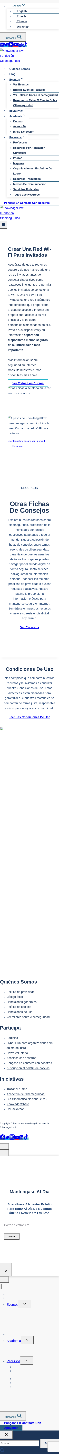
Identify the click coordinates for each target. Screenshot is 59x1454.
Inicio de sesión (23, 131)
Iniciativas (16, 110)
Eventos (12, 1304)
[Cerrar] (5, 1269)
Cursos (17, 121)
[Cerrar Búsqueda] (6, 1435)
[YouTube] (15, 46)
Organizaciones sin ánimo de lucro (32, 171)
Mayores (18, 163)
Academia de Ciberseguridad (26, 1094)
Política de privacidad (21, 992)
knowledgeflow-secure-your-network (26, 441)
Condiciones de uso (30, 688)
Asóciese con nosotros (21, 1058)
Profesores (20, 142)
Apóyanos (11, 1428)
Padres (17, 158)
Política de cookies (19, 1006)
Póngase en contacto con (22, 1423)
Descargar (17, 446)
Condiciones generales (22, 1002)
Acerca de (19, 126)
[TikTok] (24, 46)
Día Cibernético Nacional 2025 (27, 1099)
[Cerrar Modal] (4, 1146)
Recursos (13, 1361)
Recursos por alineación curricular (29, 150)
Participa (12, 1038)
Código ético (15, 996)
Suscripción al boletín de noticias (28, 1068)
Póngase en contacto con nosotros (27, 202)
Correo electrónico (16, 1225)
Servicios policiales (26, 189)
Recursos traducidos (27, 178)
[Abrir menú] (3, 225)
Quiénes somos (19, 68)
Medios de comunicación (29, 184)
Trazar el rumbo (17, 1089)
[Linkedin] (2, 46)
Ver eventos (21, 84)
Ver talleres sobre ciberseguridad (35, 95)
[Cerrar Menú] (1, 1286)
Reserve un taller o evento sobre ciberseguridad (35, 103)
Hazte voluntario (17, 1053)
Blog (12, 73)
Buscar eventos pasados (29, 89)
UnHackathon (15, 1109)
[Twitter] (6, 46)
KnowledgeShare (18, 1104)
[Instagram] (20, 46)
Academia (14, 1341)
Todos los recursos (26, 194)
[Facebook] (10, 46)
